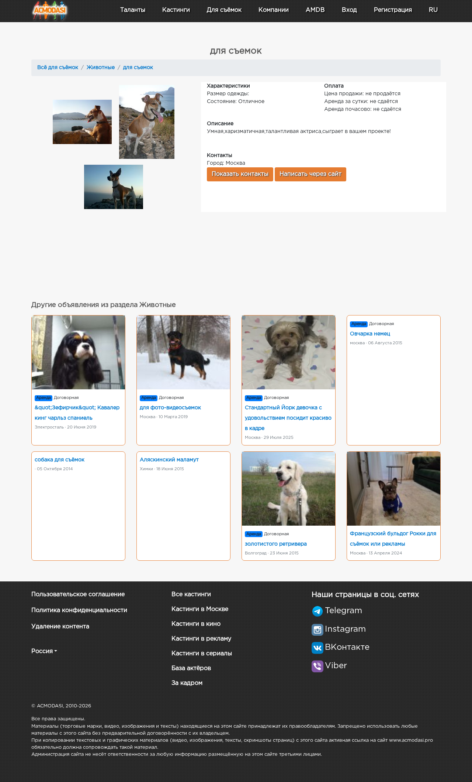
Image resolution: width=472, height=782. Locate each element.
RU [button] (433, 10)
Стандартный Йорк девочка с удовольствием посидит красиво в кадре (288, 418)
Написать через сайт (310, 174)
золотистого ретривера (276, 544)
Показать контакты (240, 174)
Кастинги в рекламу (201, 639)
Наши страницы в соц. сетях (365, 594)
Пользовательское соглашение (78, 594)
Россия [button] (42, 651)
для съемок (138, 67)
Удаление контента (60, 626)
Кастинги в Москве (199, 609)
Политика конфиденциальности (79, 610)
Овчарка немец (370, 334)
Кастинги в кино (196, 624)
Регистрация (393, 10)
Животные (101, 67)
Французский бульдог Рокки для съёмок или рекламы (393, 539)
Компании (273, 10)
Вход (349, 10)
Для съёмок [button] (224, 10)
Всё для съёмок (57, 67)
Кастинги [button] (176, 10)
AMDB (315, 10)
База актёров (191, 668)
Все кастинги (191, 594)
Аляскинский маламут (169, 460)
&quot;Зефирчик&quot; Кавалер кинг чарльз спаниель (77, 413)
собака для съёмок (59, 460)
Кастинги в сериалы (201, 653)
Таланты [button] (132, 10)
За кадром (186, 683)
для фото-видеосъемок (170, 408)
